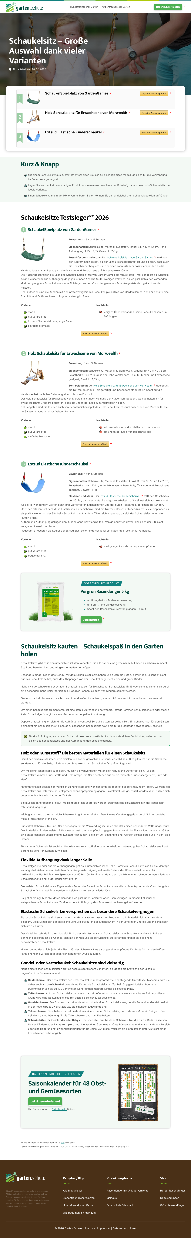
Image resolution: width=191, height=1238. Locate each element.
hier (62, 1142)
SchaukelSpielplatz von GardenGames (77, 93)
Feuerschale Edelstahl (120, 1205)
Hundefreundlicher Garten (84, 6)
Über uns (89, 1228)
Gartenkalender (59, 1109)
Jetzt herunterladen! (45, 1101)
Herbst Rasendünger (172, 1190)
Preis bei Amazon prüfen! (154, 93)
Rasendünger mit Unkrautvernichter (128, 1190)
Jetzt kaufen (91, 619)
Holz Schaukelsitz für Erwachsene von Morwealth (86, 113)
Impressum (103, 1228)
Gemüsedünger (169, 1197)
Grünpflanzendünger (172, 1205)
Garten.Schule (73, 1228)
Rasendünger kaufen (168, 6)
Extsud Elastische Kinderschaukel (73, 132)
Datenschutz (120, 1228)
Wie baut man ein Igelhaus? (79, 1212)
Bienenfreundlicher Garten (79, 1197)
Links (133, 1228)
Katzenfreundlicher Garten (116, 6)
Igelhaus (112, 1197)
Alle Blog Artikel (72, 1190)
